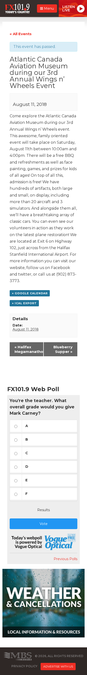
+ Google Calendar (30, 293)
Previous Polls (65, 559)
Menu (48, 8)
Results (43, 510)
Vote (44, 524)
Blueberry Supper (62, 349)
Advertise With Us (58, 666)
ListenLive (68, 8)
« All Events (21, 34)
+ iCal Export (24, 303)
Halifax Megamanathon (29, 349)
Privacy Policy (24, 666)
